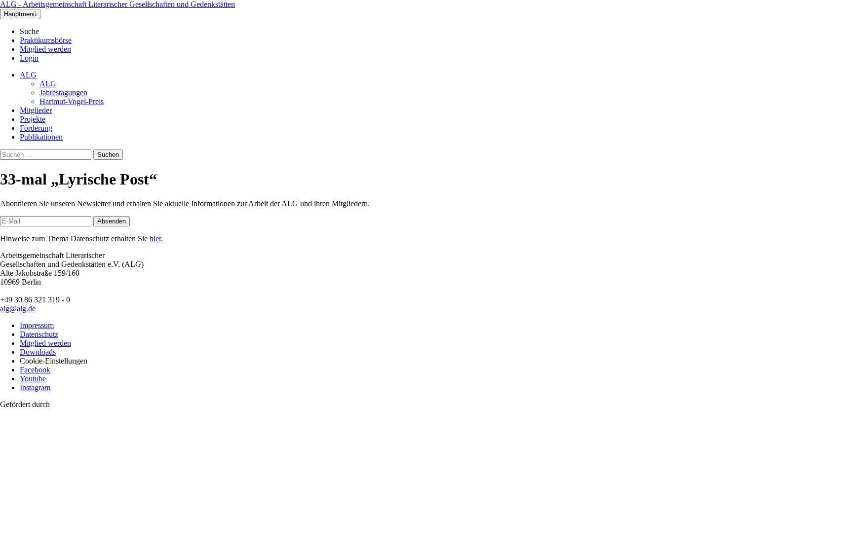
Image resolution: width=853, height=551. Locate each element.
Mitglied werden (45, 49)
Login (29, 58)
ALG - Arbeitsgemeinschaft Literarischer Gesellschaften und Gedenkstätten (117, 4)
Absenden (111, 221)
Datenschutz (39, 334)
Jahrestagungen (63, 92)
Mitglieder (36, 110)
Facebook (35, 370)
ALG (28, 75)
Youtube (33, 378)
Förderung (36, 128)
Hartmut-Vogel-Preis (71, 101)
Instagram (35, 387)
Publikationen (41, 137)
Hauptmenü (20, 14)
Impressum (37, 325)
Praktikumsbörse (46, 40)
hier (155, 238)
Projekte (32, 119)
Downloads (38, 352)
